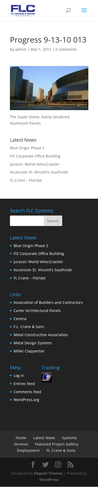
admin (20, 49)
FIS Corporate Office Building (35, 155)
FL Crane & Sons (61, 450)
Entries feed (24, 383)
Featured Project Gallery (56, 444)
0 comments (66, 49)
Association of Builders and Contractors (48, 302)
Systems (69, 437)
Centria (20, 318)
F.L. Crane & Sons (29, 326)
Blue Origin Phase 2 (27, 147)
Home (21, 437)
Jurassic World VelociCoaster (35, 164)
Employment (28, 450)
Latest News (44, 437)
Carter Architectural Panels (37, 310)
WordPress (49, 479)
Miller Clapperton (29, 350)
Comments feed (27, 391)
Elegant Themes (48, 473)
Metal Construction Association (41, 334)
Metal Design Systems (33, 342)
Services (21, 444)
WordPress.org (26, 399)
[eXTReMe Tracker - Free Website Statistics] (46, 380)
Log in (19, 375)
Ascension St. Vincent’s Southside (39, 172)
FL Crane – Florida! (26, 180)
